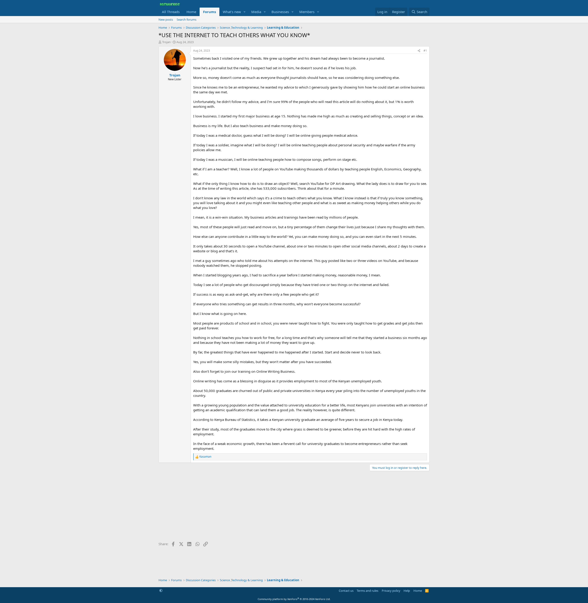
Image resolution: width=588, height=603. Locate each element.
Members (306, 11)
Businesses (280, 11)
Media (256, 11)
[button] (244, 12)
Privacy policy (391, 591)
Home (191, 11)
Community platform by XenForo (294, 599)
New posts (165, 19)
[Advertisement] (294, 508)
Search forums (186, 19)
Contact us (346, 591)
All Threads (171, 11)
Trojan (166, 42)
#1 (425, 51)
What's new (232, 11)
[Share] (419, 50)
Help (407, 591)
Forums (209, 11)
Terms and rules (367, 591)
